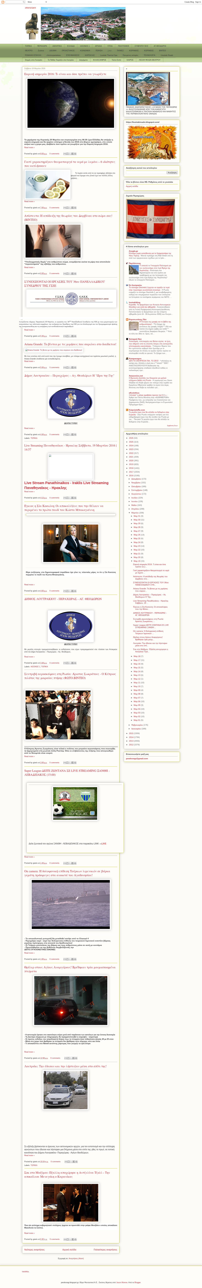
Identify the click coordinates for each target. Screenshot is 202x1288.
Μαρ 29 (137, 523)
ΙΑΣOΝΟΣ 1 (85, 46)
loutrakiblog (134, 302)
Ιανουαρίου (136, 729)
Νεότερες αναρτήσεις (34, 1249)
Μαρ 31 (137, 516)
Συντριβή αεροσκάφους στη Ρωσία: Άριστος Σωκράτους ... (148, 620)
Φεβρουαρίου (137, 725)
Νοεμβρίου (136, 482)
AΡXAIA (98, 46)
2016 (131, 475)
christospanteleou (54, 55)
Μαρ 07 (137, 698)
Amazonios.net (136, 376)
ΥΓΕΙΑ (110, 46)
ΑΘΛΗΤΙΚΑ (57, 46)
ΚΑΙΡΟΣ (130, 60)
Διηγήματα (83, 60)
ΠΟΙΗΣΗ (99, 51)
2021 (131, 457)
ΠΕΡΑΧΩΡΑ (42, 46)
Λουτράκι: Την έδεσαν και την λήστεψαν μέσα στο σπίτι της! (65, 1066)
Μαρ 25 (137, 538)
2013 (131, 741)
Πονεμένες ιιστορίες (130, 55)
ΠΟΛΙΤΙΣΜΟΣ (123, 46)
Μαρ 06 (137, 701)
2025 (131, 442)
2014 (131, 737)
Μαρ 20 (137, 557)
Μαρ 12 (137, 679)
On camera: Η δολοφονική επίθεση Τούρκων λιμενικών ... (148, 632)
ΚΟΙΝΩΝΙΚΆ (85, 51)
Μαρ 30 (137, 520)
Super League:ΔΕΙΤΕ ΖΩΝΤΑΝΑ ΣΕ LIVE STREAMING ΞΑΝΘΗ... (151, 626)
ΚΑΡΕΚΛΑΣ (90, 55)
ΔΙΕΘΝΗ (52, 51)
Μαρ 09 (137, 690)
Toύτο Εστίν (116, 60)
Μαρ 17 (137, 660)
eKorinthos (134, 393)
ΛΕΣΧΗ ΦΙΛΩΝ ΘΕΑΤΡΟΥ (150, 60)
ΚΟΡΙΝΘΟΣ (134, 51)
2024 (131, 445)
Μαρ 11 (137, 682)
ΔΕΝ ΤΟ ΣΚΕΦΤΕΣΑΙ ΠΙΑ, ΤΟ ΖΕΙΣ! (144, 361)
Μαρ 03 (137, 713)
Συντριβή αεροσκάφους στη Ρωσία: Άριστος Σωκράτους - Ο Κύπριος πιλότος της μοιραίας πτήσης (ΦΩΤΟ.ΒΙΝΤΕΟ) (70, 676)
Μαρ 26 (137, 535)
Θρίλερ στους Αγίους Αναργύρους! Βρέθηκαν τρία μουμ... (148, 638)
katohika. (25, 1272)
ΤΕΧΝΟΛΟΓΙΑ (149, 55)
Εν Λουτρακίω (135, 285)
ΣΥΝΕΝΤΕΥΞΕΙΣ (141, 46)
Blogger (137, 1282)
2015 (131, 733)
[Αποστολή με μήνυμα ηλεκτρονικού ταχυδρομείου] (64, 153)
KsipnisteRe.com (137, 410)
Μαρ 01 (137, 720)
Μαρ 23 (137, 546)
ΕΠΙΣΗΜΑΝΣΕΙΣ (72, 55)
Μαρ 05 (137, 705)
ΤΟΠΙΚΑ (28, 46)
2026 (131, 438)
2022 (131, 453)
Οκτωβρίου (136, 486)
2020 (131, 460)
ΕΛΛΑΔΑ (71, 46)
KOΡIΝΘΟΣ (149, 51)
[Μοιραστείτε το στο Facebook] (72, 153)
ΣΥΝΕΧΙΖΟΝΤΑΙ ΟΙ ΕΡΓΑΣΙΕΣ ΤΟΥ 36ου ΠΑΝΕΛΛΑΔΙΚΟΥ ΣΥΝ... (151, 583)
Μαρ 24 (137, 542)
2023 (131, 449)
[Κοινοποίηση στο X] (70, 153)
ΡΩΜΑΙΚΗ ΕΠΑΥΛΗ (33, 55)
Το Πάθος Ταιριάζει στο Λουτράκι (61, 60)
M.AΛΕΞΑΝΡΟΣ (99, 60)
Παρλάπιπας (135, 263)
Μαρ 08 (137, 694)
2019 (131, 464)
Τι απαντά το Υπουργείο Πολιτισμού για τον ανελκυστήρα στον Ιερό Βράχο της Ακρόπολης (155, 268)
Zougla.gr (133, 251)
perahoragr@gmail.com (137, 758)
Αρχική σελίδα (69, 1249)
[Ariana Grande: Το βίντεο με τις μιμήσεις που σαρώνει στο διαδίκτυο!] (53, 350)
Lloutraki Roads (167, 55)
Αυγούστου (136, 494)
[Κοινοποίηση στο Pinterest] (75, 153)
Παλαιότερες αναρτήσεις (105, 1249)
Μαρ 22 (137, 550)
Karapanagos (135, 358)
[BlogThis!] (67, 153)
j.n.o (109, 51)
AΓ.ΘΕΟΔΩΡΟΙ (160, 46)
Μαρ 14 (137, 671)
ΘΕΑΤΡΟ (28, 51)
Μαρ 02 (137, 716)
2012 (131, 745)
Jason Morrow (121, 1282)
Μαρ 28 (137, 527)
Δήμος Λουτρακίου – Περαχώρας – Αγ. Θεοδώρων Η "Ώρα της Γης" (69, 375)
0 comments (54, 154)
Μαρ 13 (137, 675)
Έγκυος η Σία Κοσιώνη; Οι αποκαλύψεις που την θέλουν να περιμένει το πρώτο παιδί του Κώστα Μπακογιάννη (63, 508)
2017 (131, 472)
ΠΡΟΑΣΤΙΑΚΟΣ (68, 51)
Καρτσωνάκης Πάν (137, 319)
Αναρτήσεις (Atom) (76, 1258)
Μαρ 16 (137, 664)
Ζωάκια (41, 51)
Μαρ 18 (137, 656)
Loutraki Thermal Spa (108, 55)
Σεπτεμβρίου (137, 490)
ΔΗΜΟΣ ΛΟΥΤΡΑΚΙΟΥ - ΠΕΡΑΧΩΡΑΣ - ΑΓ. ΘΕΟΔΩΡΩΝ (63, 599)
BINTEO (162, 51)
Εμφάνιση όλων (172, 425)
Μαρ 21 (137, 553)
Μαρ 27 (137, 531)
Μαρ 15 (137, 667)
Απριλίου (135, 509)
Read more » (29, 147)
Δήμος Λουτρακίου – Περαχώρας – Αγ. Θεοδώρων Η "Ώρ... (149, 595)
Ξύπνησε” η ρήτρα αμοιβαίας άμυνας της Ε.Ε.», (148, 395)
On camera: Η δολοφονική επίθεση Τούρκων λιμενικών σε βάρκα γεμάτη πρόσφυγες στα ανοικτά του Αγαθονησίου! (67, 873)
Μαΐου (134, 505)
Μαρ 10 (137, 686)
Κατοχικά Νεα (135, 339)
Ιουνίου (134, 501)
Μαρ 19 (137, 561)
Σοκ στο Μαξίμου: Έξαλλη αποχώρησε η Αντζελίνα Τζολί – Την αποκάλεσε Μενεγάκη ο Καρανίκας (67, 1174)
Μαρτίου (135, 513)
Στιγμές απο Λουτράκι (33, 60)
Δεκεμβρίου (136, 479)
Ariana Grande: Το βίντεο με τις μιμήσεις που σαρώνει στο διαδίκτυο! (70, 344)
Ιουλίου (134, 498)
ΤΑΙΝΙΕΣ (120, 51)
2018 (131, 468)
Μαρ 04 (137, 709)
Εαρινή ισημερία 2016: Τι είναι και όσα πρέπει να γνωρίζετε (65, 74)
